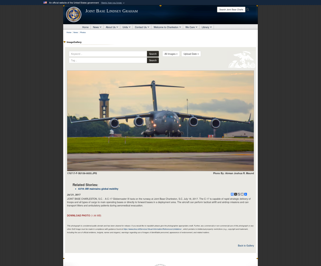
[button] (113, 3)
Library (205, 27)
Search (153, 53)
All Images (170, 53)
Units (125, 27)
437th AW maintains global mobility (98, 188)
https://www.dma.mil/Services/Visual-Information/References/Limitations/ (152, 229)
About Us (111, 27)
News (96, 27)
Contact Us (141, 27)
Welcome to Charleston (166, 27)
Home (85, 27)
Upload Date (190, 53)
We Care (190, 27)
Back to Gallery (246, 245)
